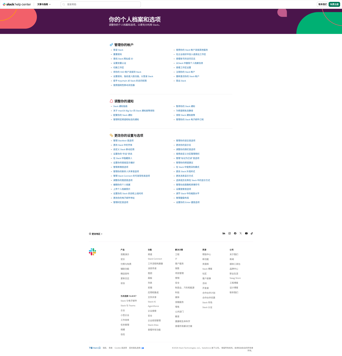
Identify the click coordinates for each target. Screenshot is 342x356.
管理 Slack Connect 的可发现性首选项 (131, 175)
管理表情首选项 (120, 167)
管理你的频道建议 (184, 162)
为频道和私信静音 (184, 110)
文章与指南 (42, 4)
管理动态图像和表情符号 (188, 184)
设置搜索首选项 (183, 189)
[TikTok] (252, 233)
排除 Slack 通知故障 (185, 115)
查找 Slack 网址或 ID (123, 58)
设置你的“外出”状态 (122, 153)
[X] (241, 233)
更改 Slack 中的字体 (122, 145)
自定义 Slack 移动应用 (123, 149)
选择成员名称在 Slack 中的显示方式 (193, 180)
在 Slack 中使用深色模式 (187, 167)
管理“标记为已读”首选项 (187, 158)
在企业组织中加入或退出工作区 (191, 54)
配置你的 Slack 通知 (122, 115)
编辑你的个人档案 (121, 184)
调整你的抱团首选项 (123, 180)
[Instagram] (229, 233)
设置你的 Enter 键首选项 (188, 202)
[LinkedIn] (224, 233)
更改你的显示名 (183, 145)
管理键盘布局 (182, 198)
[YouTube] (246, 233)
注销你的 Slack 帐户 (185, 72)
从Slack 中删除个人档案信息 (189, 63)
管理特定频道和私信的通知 (126, 119)
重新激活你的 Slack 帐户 (187, 76)
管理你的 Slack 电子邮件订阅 (190, 119)
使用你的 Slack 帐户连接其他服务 (192, 49)
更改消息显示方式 (184, 175)
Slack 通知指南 (120, 106)
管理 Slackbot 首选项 (123, 140)
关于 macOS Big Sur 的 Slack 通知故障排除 (133, 110)
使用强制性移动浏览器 (124, 85)
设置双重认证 (119, 63)
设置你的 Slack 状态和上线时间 (128, 193)
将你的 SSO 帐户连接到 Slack (127, 72)
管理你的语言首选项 (185, 140)
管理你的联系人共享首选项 (126, 171)
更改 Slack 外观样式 (185, 171)
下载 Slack (93, 348)
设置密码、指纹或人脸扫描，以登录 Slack (133, 76)
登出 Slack (181, 80)
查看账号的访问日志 (185, 58)
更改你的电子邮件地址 (124, 198)
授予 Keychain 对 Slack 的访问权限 (130, 80)
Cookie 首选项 (121, 348)
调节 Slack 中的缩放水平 (187, 193)
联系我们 (322, 4)
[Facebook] (235, 233)
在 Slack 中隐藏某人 (122, 158)
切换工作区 (118, 67)
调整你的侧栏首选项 (185, 149)
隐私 (105, 348)
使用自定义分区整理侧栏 (188, 153)
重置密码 (117, 54)
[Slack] (92, 292)
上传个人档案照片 (121, 189)
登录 (311, 4)
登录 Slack (118, 49)
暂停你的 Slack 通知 (185, 106)
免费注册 (334, 4)
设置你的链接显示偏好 (124, 162)
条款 (110, 348)
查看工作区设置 (183, 67)
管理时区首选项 (120, 202)
